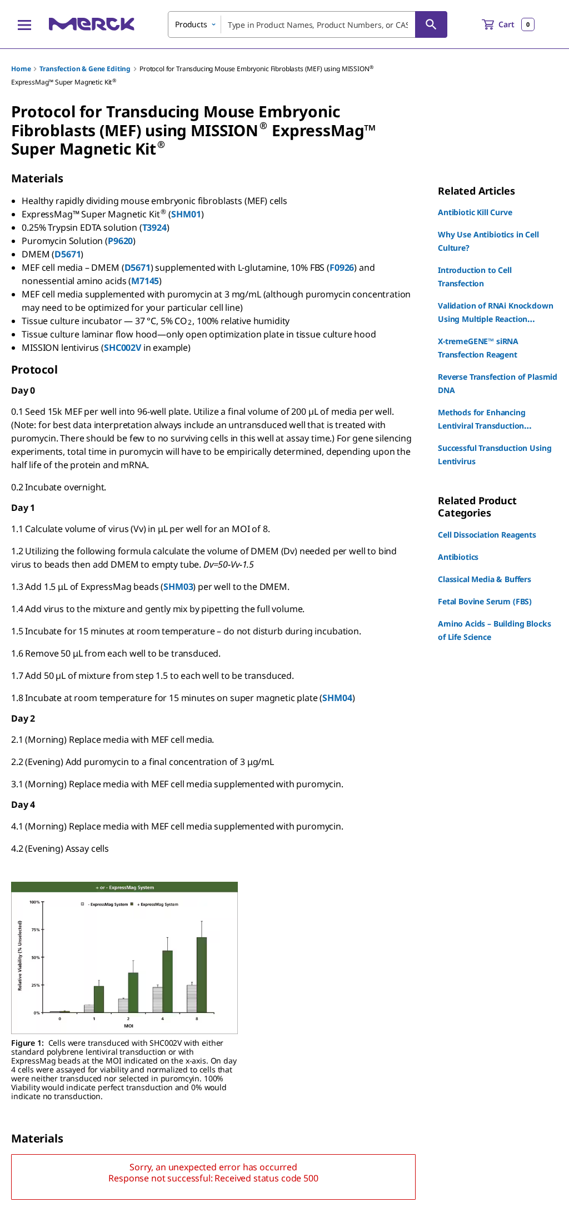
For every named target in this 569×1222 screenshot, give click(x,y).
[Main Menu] (24, 24)
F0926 (342, 267)
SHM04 (337, 698)
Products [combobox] (191, 24)
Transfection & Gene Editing (85, 68)
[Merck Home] (91, 24)
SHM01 (186, 214)
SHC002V (122, 347)
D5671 (67, 254)
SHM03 (178, 586)
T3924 (154, 227)
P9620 (120, 241)
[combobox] (307, 24)
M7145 (145, 281)
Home (21, 68)
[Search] (431, 24)
